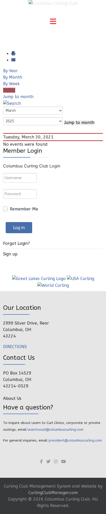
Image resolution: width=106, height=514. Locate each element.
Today (9, 90)
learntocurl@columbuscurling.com (55, 429)
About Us (12, 398)
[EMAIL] (13, 60)
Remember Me (24, 209)
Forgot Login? (16, 243)
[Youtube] (63, 461)
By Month (12, 77)
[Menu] (53, 22)
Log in (19, 227)
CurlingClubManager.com (53, 492)
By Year (10, 70)
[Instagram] (56, 461)
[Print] (13, 53)
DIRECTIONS (15, 346)
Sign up (10, 254)
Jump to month (18, 96)
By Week (11, 83)
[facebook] (41, 461)
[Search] (12, 103)
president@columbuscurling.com (75, 440)
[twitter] (48, 461)
